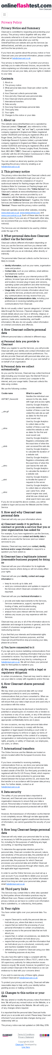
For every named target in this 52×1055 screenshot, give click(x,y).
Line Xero (26, 1047)
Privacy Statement (26, 1037)
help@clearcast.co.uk (21, 58)
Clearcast (19, 1044)
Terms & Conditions (26, 1034)
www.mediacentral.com (30, 213)
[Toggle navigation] (4, 14)
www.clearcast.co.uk (10, 213)
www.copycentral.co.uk (11, 215)
